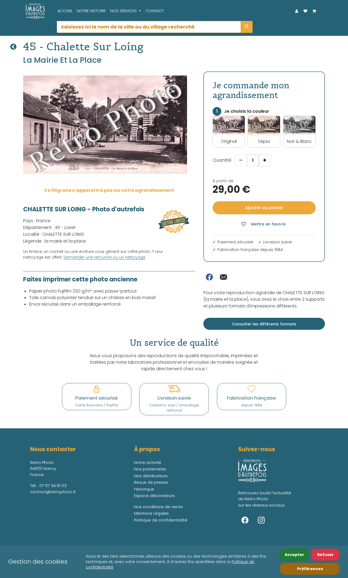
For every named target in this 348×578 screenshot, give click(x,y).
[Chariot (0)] (314, 11)
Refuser (325, 554)
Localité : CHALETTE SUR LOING (53, 234)
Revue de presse (151, 482)
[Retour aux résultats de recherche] (13, 47)
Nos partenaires (150, 469)
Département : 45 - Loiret (49, 227)
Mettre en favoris (263, 224)
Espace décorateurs (154, 495)
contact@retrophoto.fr (53, 492)
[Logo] (34, 11)
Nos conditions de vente (158, 507)
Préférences (310, 568)
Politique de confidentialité (160, 520)
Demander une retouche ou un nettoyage (104, 257)
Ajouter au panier (264, 208)
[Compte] (296, 11)
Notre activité (147, 462)
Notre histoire (91, 11)
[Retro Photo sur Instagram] (261, 520)
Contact (154, 11)
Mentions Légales (151, 513)
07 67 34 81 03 (53, 485)
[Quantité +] (265, 160)
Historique (144, 489)
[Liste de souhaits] (305, 11)
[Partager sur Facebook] (209, 277)
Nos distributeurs (151, 476)
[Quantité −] (241, 160)
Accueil (65, 11)
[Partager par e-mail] (223, 277)
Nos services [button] (124, 11)
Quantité (222, 160)
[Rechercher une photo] (247, 27)
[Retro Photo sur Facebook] (245, 520)
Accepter (294, 554)
